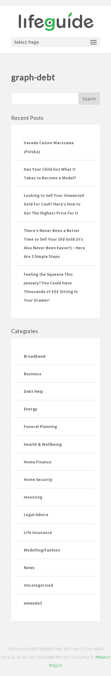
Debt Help (33, 391)
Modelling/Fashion (42, 550)
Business (32, 374)
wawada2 (33, 603)
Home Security (38, 479)
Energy (30, 409)
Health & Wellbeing (43, 444)
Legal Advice (36, 514)
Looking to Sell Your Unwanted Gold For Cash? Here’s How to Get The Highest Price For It (54, 204)
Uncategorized (38, 585)
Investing (33, 497)
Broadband (34, 356)
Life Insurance (38, 532)
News (29, 567)
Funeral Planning (40, 426)
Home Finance (37, 462)
